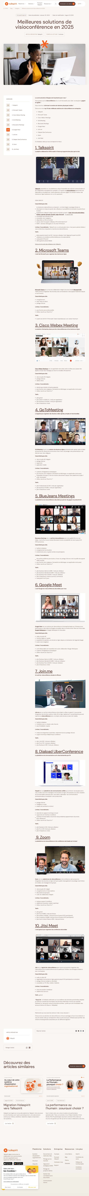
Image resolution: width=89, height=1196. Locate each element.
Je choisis (20, 1187)
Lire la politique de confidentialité (11, 1181)
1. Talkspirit (44, 147)
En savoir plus (69, 214)
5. (37, 495)
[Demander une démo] (67, 4)
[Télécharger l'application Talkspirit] (13, 1163)
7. (37, 671)
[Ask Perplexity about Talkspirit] (81, 1031)
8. (37, 751)
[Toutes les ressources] (77, 1066)
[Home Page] (11, 4)
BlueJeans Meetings (57, 495)
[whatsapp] (27, 1047)
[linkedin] (29, 1047)
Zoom (45, 837)
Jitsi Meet (49, 925)
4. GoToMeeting (49, 409)
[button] (22, 4)
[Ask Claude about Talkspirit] (78, 1031)
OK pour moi (32, 1187)
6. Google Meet (48, 584)
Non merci (8, 1187)
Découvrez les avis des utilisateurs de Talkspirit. (48, 244)
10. (37, 925)
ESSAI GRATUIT (39, 200)
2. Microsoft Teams (52, 250)
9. (37, 837)
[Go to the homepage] (11, 1150)
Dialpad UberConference (61, 751)
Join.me (45, 671)
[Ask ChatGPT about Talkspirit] (76, 1031)
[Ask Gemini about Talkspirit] (83, 1031)
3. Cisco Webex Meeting (56, 325)
